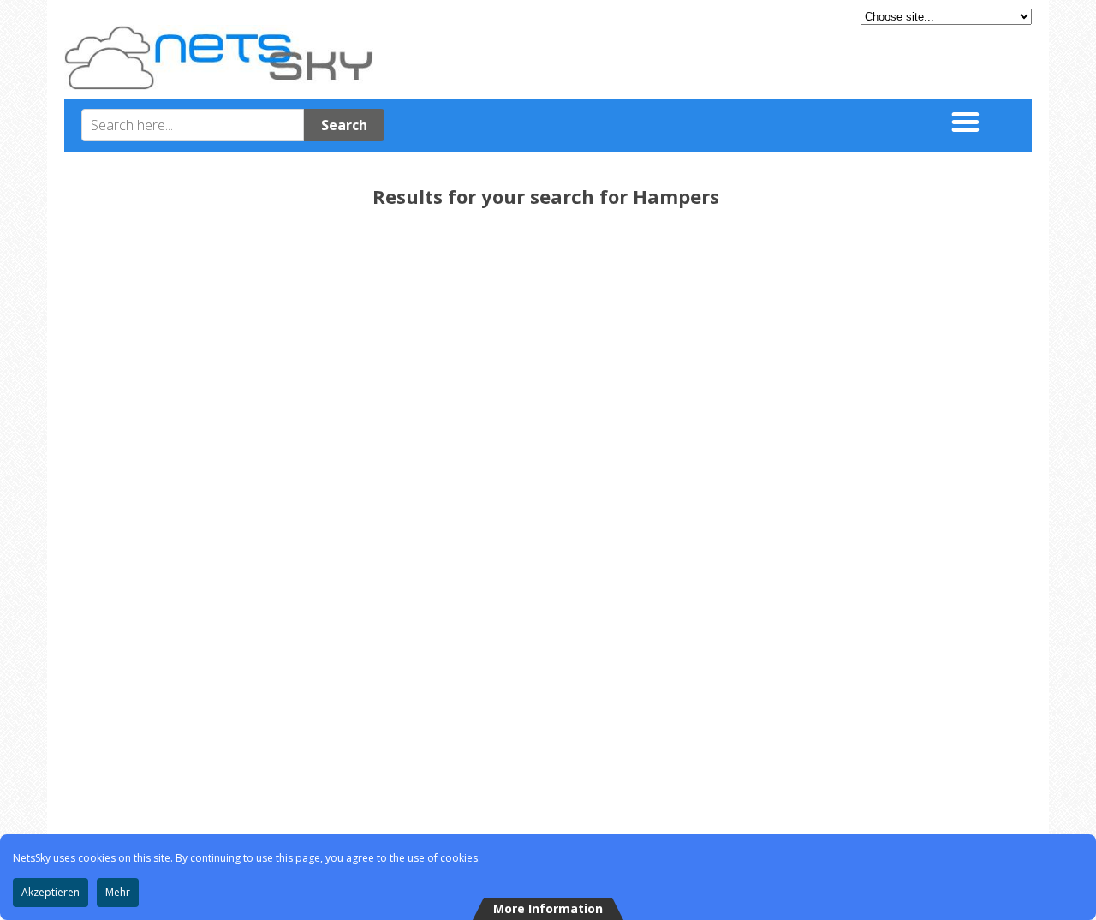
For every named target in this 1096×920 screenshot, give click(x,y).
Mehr (117, 892)
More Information (548, 908)
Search (344, 125)
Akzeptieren (50, 892)
